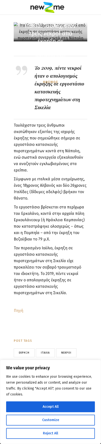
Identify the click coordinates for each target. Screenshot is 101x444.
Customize (50, 420)
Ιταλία (45, 352)
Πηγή (18, 310)
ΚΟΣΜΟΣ (50, 82)
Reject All (50, 433)
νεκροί (66, 352)
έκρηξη (24, 352)
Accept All (51, 407)
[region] (50, 402)
